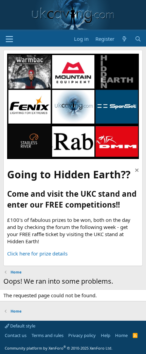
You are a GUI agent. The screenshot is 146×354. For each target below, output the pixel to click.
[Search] (138, 39)
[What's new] (124, 39)
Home (121, 335)
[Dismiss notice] (136, 171)
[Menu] (9, 39)
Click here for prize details (37, 253)
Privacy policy (82, 335)
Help (105, 335)
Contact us (15, 335)
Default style (22, 326)
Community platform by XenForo (58, 348)
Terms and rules (47, 335)
